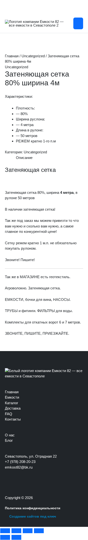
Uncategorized (33, 56)
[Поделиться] (27, 530)
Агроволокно (15, 288)
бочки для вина (38, 299)
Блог (9, 440)
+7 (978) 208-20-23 (20, 462)
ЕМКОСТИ (14, 299)
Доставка (13, 408)
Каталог (11, 403)
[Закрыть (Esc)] (39, 530)
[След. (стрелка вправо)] (16, 537)
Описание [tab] (24, 158)
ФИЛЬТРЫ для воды (54, 311)
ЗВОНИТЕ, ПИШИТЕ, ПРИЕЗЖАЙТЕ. (37, 333)
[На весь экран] (16, 530)
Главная (12, 56)
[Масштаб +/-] (5, 530)
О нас (10, 435)
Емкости (12, 397)
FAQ (8, 414)
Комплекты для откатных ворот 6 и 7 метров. (43, 322)
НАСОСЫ (61, 299)
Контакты (13, 419)
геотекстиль (59, 277)
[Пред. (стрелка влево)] (5, 537)
